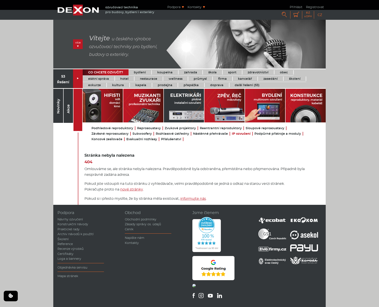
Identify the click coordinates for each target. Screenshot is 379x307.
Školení (63, 239)
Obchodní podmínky (140, 219)
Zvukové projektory (180, 128)
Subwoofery (142, 134)
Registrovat (315, 7)
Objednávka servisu (72, 267)
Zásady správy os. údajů (143, 224)
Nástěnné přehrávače (210, 134)
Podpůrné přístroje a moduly (277, 134)
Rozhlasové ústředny (172, 134)
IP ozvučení (241, 134)
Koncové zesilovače (106, 139)
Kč (308, 14)
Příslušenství (171, 139)
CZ (320, 15)
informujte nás (193, 198)
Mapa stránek (67, 276)
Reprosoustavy (149, 128)
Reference (65, 244)
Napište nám (134, 238)
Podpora (174, 7)
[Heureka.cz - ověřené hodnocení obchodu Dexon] (206, 251)
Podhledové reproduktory (112, 128)
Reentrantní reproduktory (221, 128)
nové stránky (131, 189)
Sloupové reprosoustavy (265, 128)
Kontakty (195, 7)
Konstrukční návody (72, 224)
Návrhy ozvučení (70, 219)
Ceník (129, 229)
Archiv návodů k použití (75, 234)
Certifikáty (65, 254)
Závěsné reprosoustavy (110, 134)
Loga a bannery (69, 259)
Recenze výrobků (70, 249)
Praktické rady (68, 229)
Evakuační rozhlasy (141, 139)
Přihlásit (296, 7)
